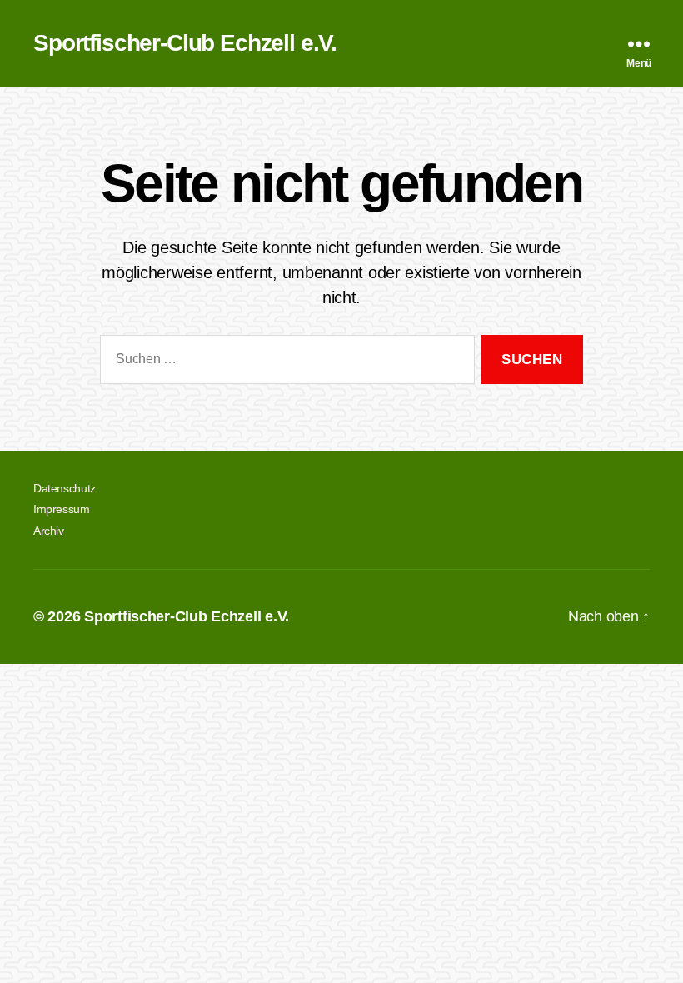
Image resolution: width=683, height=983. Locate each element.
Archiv (48, 530)
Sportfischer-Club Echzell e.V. (185, 43)
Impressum (61, 509)
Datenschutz (64, 488)
